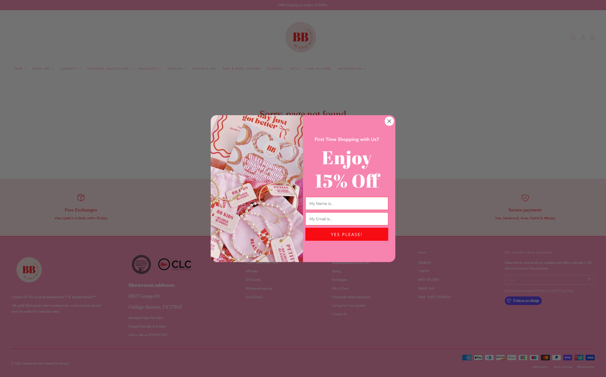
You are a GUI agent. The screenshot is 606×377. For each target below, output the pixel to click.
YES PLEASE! (347, 234)
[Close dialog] (389, 121)
